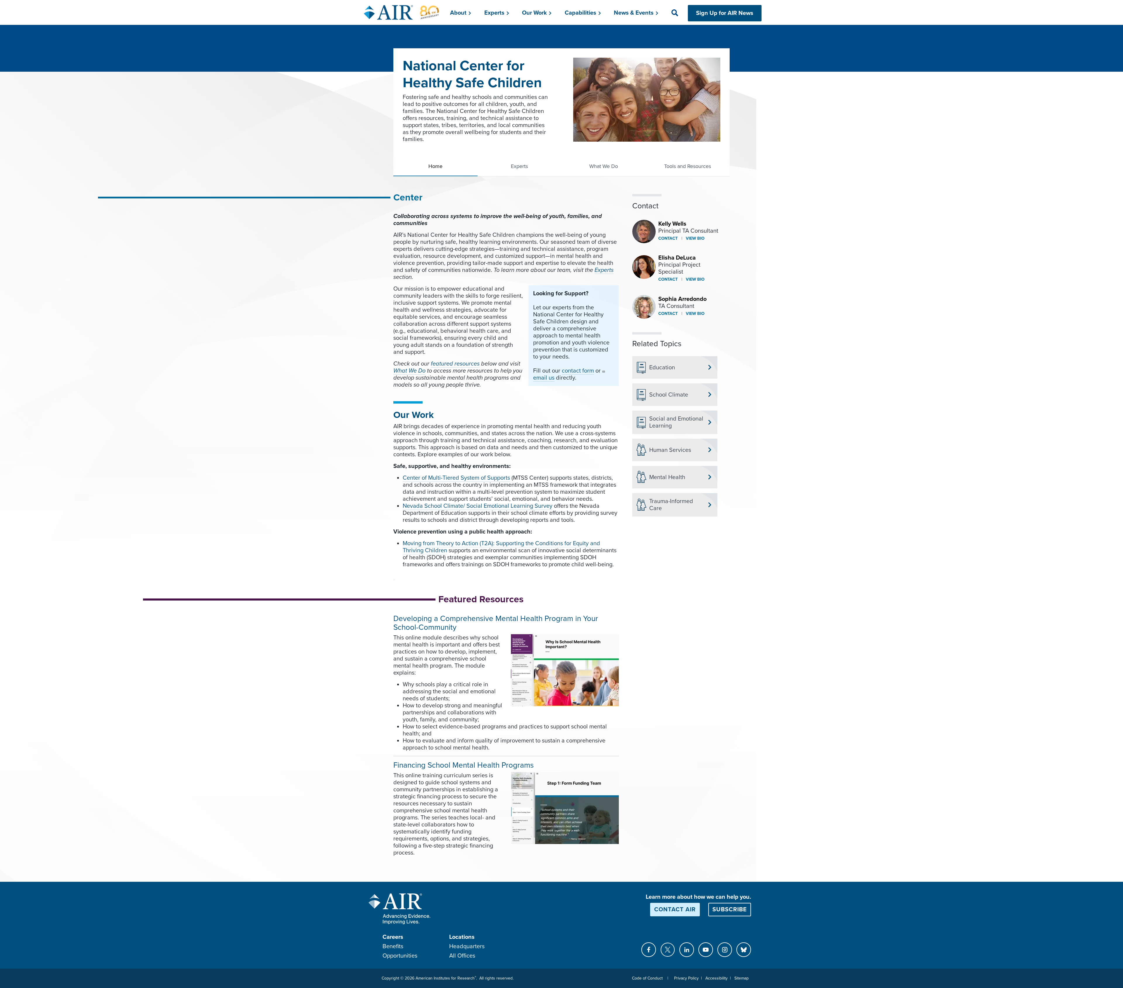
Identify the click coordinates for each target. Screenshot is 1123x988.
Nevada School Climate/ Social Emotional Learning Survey (477, 506)
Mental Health (667, 477)
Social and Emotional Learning (676, 422)
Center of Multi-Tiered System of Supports (456, 477)
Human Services (670, 450)
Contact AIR (675, 909)
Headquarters (467, 946)
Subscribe (729, 909)
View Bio (695, 238)
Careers (393, 937)
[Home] (401, 12)
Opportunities (400, 955)
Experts (519, 166)
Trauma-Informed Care (671, 505)
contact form (578, 370)
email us (543, 377)
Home (435, 166)
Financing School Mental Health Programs (463, 765)
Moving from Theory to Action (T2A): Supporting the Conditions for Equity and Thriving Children (501, 547)
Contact (668, 238)
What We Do (603, 166)
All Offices (462, 955)
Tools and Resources (687, 166)
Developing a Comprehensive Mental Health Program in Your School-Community (495, 623)
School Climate (668, 394)
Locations (462, 937)
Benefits (393, 946)
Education (662, 367)
